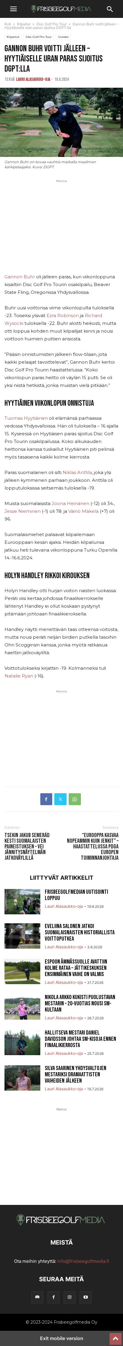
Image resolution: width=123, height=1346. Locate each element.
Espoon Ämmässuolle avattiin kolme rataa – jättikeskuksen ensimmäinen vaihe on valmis (76, 968)
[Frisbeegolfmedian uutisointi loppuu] (22, 902)
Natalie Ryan (18, 676)
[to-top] (116, 1336)
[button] (13, 9)
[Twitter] (60, 799)
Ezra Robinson (63, 315)
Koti (7, 24)
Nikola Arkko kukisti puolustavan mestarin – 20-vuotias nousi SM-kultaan (80, 1003)
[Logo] (61, 1224)
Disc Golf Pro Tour (51, 24)
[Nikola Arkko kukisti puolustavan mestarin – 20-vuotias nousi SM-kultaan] (22, 1007)
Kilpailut (23, 24)
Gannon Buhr (19, 277)
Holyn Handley (24, 576)
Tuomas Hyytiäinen (26, 418)
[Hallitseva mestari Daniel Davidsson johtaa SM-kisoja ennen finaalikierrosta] (22, 1043)
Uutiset (63, 37)
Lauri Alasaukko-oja (33, 79)
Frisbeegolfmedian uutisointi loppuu (76, 895)
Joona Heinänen (70, 503)
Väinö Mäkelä (83, 511)
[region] (61, 231)
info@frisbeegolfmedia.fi (83, 1261)
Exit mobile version (61, 1338)
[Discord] (37, 1297)
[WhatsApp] (75, 799)
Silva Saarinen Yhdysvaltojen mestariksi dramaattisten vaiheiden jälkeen (75, 1074)
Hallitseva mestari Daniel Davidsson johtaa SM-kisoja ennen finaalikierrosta (80, 1039)
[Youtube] (86, 1297)
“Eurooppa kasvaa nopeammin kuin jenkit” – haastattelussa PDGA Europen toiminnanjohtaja (93, 847)
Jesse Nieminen (22, 511)
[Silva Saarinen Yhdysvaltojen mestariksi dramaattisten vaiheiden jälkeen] (22, 1078)
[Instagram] (70, 1297)
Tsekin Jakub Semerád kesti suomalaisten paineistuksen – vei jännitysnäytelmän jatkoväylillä (27, 847)
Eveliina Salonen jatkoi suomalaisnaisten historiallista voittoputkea (80, 932)
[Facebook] (46, 799)
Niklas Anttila (77, 472)
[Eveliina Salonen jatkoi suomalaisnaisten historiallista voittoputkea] (22, 936)
